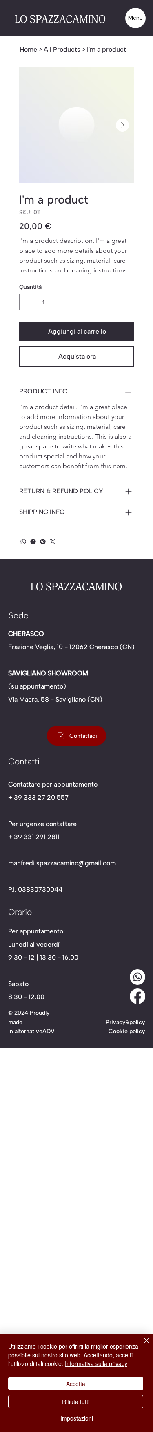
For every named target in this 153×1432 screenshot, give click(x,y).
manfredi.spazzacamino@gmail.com (62, 863)
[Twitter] (53, 542)
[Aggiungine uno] (60, 302)
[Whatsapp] (137, 977)
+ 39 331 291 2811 (34, 837)
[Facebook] (33, 542)
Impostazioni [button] (76, 1418)
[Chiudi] (141, 1345)
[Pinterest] (43, 542)
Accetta (75, 1383)
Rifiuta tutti (75, 1402)
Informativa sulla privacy (96, 1363)
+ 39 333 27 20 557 (38, 797)
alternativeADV (35, 1031)
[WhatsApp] (23, 542)
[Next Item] (122, 125)
